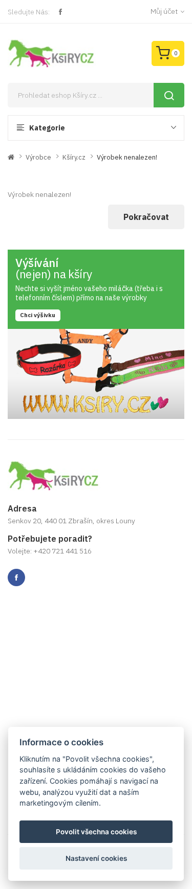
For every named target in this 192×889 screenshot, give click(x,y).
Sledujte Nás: (29, 11)
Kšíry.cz (74, 157)
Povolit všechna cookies (96, 832)
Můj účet (164, 11)
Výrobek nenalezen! (127, 157)
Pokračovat (146, 217)
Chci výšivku (37, 315)
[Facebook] (60, 11)
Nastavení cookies (96, 858)
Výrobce (38, 157)
